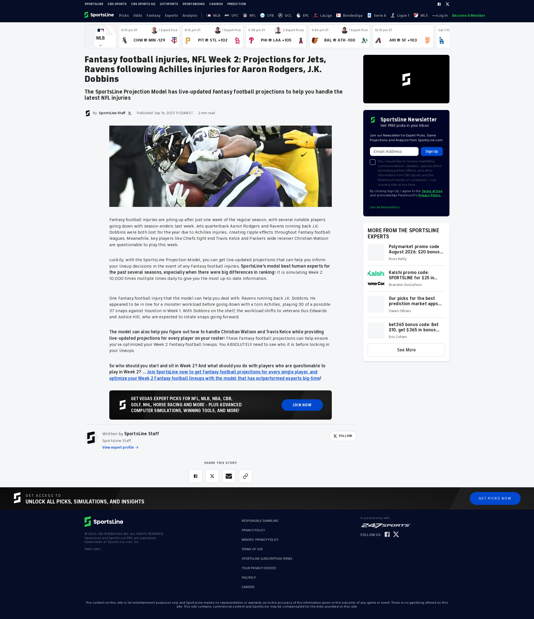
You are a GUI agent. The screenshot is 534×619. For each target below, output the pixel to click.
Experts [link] (171, 15)
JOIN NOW (302, 405)
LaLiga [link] (326, 15)
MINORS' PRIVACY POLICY (260, 540)
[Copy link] (245, 476)
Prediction (236, 4)
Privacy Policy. (429, 195)
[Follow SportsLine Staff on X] (130, 113)
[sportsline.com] (100, 15)
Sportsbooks (193, 4)
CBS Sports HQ (143, 4)
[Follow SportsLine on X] (396, 535)
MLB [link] (216, 15)
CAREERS (248, 587)
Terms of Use (432, 191)
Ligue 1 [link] (403, 15)
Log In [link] (442, 15)
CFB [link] (270, 15)
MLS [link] (424, 15)
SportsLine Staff (141, 434)
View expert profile (118, 447)
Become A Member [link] (468, 15)
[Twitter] (447, 4)
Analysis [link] (189, 15)
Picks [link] (124, 15)
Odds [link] (137, 15)
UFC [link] (234, 15)
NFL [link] (252, 15)
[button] (101, 36)
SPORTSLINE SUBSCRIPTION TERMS (267, 559)
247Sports (169, 4)
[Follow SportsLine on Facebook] (387, 535)
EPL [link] (306, 15)
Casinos (216, 4)
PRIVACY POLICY (253, 530)
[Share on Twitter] (212, 476)
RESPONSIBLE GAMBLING (260, 521)
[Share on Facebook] (195, 476)
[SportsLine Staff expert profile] (91, 437)
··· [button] (434, 15)
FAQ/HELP (249, 578)
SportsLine (94, 4)
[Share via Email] (229, 476)
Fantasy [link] (153, 15)
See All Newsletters (385, 207)
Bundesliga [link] (353, 15)
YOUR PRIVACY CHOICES (259, 568)
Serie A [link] (380, 15)
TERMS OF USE (252, 549)
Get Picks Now (495, 498)
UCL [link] (288, 15)
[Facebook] (439, 4)
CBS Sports (117, 4)
